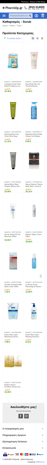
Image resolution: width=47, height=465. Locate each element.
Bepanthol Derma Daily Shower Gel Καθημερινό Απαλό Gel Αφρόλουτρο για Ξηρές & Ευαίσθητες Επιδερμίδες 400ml (33, 135)
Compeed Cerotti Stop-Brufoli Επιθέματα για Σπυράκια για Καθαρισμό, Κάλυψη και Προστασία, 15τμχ (12, 85)
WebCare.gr (40, 462)
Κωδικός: (7, 81)
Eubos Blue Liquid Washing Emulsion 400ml (32, 336)
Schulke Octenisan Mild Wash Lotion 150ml (13, 285)
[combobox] (21, 15)
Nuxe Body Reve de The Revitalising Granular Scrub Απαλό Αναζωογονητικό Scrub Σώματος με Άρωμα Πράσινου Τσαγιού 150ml (33, 85)
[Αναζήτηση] (30, 15)
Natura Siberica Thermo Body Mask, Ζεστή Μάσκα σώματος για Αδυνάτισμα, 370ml (34, 185)
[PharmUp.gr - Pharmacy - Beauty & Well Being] (13, 8)
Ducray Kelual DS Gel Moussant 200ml (12, 235)
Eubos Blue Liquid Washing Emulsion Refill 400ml (11, 336)
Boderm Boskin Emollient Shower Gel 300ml (12, 386)
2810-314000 (36, 7)
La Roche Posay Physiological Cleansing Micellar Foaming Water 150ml (34, 286)
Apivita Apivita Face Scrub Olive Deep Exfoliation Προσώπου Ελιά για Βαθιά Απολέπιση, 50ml (12, 135)
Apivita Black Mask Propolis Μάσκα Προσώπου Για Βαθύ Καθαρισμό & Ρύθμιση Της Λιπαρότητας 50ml (13, 185)
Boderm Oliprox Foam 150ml (33, 235)
